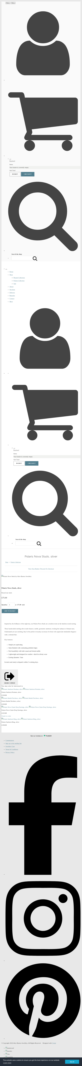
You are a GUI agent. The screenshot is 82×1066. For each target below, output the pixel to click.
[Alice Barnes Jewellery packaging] (12, 582)
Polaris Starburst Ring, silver (10, 722)
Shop (11, 275)
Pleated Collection (19, 278)
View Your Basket (33, 569)
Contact (12, 298)
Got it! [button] (72, 1062)
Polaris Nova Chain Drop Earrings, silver (14, 710)
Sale (15, 284)
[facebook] (43, 874)
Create (54, 1043)
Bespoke (12, 295)
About (11, 286)
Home (11, 272)
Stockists (12, 289)
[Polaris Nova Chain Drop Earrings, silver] (29, 707)
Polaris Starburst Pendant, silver (11, 692)
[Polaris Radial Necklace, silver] (22, 698)
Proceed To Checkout (47, 569)
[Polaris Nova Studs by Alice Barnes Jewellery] (5, 582)
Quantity (4, 605)
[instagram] (43, 960)
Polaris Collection (19, 281)
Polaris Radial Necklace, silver (11, 701)
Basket (15, 174)
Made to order (6, 716)
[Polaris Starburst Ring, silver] (21, 719)
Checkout (28, 174)
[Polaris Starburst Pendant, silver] (23, 689)
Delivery (12, 292)
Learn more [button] (7, 1063)
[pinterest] (43, 1038)
